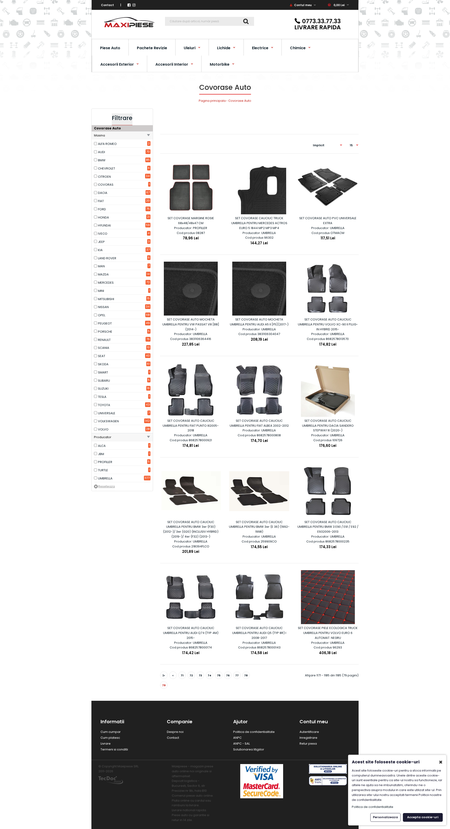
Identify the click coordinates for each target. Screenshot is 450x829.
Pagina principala (212, 100)
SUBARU (104, 380)
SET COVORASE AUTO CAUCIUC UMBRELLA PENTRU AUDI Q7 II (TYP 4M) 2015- (190, 633)
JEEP (101, 242)
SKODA (103, 364)
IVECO (102, 233)
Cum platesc (110, 737)
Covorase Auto (239, 100)
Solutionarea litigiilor (248, 749)
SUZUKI (103, 388)
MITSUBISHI (106, 299)
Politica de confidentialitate (254, 732)
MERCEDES (106, 282)
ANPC (237, 737)
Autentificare (309, 732)
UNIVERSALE (106, 413)
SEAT (101, 356)
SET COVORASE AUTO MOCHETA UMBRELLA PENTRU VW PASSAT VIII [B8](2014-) (190, 324)
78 (246, 675)
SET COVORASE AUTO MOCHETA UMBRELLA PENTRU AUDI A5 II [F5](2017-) (259, 322)
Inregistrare (308, 737)
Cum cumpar (111, 732)
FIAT (101, 201)
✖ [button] (441, 762)
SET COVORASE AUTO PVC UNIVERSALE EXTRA (327, 220)
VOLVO (103, 429)
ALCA (102, 446)
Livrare (106, 743)
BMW (101, 160)
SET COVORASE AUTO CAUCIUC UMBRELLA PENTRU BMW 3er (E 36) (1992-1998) (259, 527)
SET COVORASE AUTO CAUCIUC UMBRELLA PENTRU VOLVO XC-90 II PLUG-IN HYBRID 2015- (328, 324)
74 (209, 675)
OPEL (101, 315)
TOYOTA (104, 405)
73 (200, 675)
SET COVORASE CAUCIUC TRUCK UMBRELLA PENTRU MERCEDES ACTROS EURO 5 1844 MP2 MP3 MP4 (259, 223)
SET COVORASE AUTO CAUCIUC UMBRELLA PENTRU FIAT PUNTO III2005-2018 (191, 425)
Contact (107, 5)
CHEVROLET (106, 168)
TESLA (102, 397)
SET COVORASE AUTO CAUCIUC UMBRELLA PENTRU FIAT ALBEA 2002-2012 (259, 423)
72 (191, 675)
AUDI (101, 152)
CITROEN (104, 176)
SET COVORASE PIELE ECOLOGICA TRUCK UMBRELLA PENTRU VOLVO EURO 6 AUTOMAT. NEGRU (328, 633)
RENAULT (104, 340)
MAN (101, 266)
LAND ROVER (107, 258)
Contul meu (302, 5)
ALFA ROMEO (107, 144)
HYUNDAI (104, 225)
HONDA (103, 217)
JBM (101, 454)
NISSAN (103, 307)
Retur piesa (308, 743)
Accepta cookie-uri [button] (423, 817)
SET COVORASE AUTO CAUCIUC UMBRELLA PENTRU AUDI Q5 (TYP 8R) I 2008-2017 (259, 633)
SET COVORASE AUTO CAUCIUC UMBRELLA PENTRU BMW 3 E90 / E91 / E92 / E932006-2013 (327, 527)
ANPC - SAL (241, 743)
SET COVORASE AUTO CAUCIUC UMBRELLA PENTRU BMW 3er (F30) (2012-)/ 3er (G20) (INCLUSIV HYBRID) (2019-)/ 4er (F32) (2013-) (190, 529)
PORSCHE (105, 331)
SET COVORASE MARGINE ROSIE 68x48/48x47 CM (191, 220)
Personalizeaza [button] (385, 817)
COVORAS (105, 184)
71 (182, 675)
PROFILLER (105, 462)
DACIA (102, 193)
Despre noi (175, 732)
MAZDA (103, 274)
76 (227, 675)
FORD (102, 209)
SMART (103, 372)
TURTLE (103, 470)
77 (237, 675)
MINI (101, 291)
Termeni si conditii (114, 749)
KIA (100, 250)
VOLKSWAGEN (108, 421)
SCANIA (103, 348)
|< (164, 675)
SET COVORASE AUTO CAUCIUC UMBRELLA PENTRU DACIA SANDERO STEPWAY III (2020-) (328, 425)
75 (218, 675)
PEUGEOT (105, 323)
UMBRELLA (105, 478)
